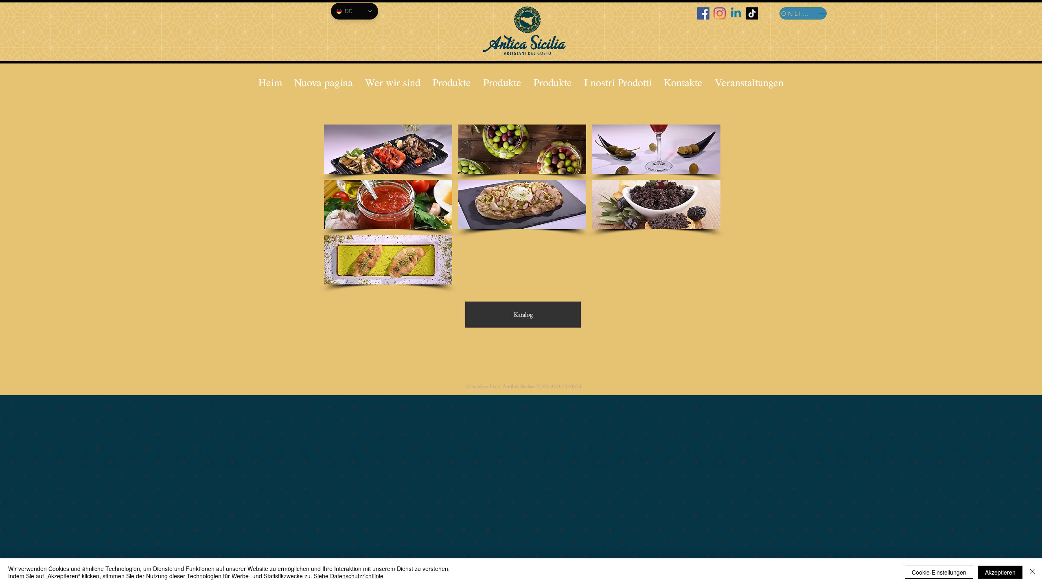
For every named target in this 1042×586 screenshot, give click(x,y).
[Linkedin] (736, 13)
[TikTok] (752, 13)
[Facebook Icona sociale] (703, 13)
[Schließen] (1032, 572)
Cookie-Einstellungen (939, 572)
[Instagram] (720, 13)
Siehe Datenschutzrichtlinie (348, 576)
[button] (618, 82)
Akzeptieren (1000, 572)
